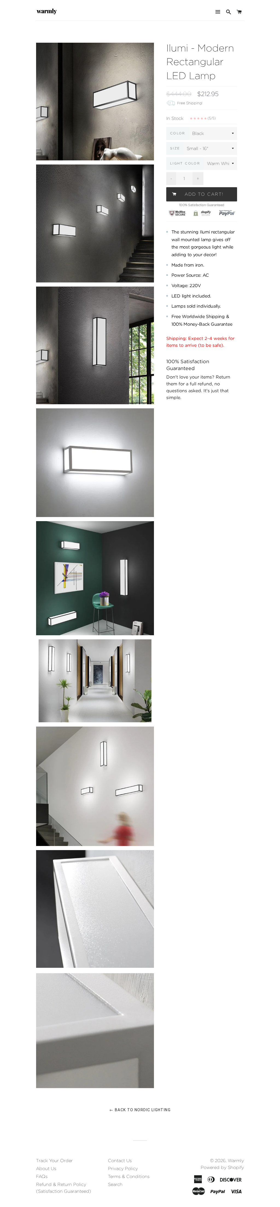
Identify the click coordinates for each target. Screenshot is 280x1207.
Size (175, 148)
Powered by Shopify (222, 1167)
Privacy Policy (123, 1168)
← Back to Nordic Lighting (140, 1110)
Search (115, 1184)
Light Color (185, 163)
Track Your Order (54, 1160)
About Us (46, 1168)
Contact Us (120, 1160)
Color (177, 133)
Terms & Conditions (129, 1176)
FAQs (42, 1176)
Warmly (236, 1160)
